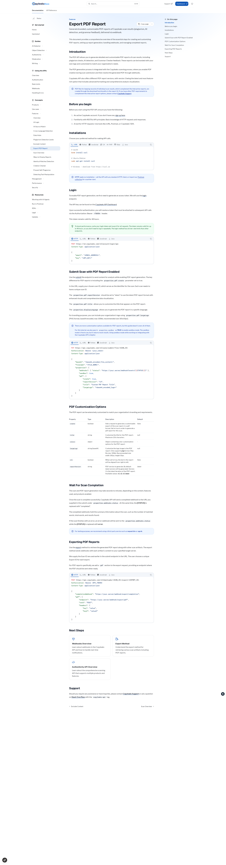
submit (78, 277)
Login (167, 34)
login (144, 195)
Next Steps (169, 53)
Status (39, 18)
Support (168, 56)
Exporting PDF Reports (173, 49)
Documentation (37, 10)
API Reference (51, 10)
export (78, 547)
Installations (169, 30)
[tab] (74, 144)
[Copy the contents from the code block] (150, 144)
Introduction (169, 23)
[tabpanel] (111, 158)
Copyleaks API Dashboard (106, 204)
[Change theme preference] (192, 4)
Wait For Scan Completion (174, 45)
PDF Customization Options (175, 41)
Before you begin (171, 26)
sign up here (120, 115)
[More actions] (152, 24)
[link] (90, 646)
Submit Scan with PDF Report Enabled (179, 38)
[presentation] (111, 372)
